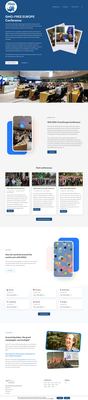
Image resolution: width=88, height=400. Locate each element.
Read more (10, 210)
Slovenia (11, 290)
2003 (53, 386)
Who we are (74, 7)
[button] (59, 7)
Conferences (55, 7)
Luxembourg (12, 302)
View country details (11, 295)
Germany (38, 290)
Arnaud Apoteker (21, 359)
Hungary (64, 302)
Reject (67, 398)
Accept (59, 398)
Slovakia (37, 302)
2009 (49, 384)
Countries (65, 7)
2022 (49, 382)
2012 (59, 382)
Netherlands (65, 290)
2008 (52, 384)
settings (51, 398)
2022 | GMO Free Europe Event (16, 188)
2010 (45, 384)
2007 (56, 384)
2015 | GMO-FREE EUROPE (68, 188)
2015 (56, 382)
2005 (49, 386)
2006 (45, 386)
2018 (52, 382)
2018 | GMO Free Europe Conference (44, 188)
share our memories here (28, 363)
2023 (45, 382)
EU (65, 383)
